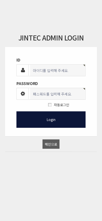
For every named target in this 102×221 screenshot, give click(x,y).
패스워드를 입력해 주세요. (52, 94)
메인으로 (51, 144)
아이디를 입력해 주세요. (51, 70)
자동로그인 (61, 105)
